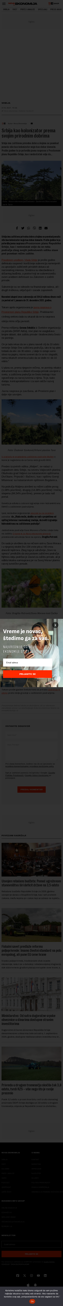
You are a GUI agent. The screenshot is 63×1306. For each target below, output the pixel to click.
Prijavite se (27, 674)
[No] (59, 1296)
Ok (32, 1301)
